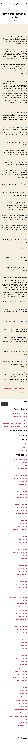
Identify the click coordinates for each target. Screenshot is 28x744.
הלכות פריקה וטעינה (21, 658)
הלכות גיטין (24, 520)
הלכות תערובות (22, 703)
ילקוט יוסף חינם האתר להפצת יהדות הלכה (14, 3)
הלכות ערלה (23, 645)
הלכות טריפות (23, 571)
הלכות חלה (24, 555)
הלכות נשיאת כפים (22, 632)
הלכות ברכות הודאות (21, 497)
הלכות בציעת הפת (22, 491)
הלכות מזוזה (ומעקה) (21, 607)
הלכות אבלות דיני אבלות (20, 475)
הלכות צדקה (23, 661)
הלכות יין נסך (23, 581)
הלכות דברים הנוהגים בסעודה (19, 530)
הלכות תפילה (23, 706)
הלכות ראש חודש (22, 684)
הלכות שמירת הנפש (21, 700)
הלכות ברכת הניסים (21, 510)
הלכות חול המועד (22, 549)
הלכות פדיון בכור (22, 648)
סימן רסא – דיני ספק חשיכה (19, 413)
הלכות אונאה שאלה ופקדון (20, 478)
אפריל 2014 (23, 450)
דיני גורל (24, 462)
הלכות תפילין (23, 713)
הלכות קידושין (23, 668)
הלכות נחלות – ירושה (21, 626)
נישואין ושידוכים (22, 725)
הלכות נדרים (23, 623)
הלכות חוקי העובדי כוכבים (20, 552)
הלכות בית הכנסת (22, 488)
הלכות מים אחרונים (21, 613)
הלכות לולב (24, 600)
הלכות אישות (23, 481)
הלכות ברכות (23, 494)
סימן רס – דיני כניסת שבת (20, 416)
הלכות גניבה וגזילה (22, 526)
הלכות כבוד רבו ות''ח (21, 587)
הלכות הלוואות (23, 542)
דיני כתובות (24, 465)
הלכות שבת (23, 690)
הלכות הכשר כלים (22, 539)
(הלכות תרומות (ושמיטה (20, 459)
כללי (25, 719)
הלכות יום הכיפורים (21, 574)
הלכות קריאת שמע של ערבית (19, 677)
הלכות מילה (14, 10)
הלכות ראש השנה (22, 681)
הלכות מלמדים (23, 616)
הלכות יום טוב (23, 578)
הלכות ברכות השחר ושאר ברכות (18, 501)
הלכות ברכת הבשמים (21, 504)
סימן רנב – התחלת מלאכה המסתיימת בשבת (15, 426)
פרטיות (25, 741)
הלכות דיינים (23, 533)
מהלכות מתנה (23, 722)
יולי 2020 (24, 444)
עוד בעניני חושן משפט (21, 729)
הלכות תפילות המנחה (21, 709)
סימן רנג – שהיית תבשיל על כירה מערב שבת (15, 423)
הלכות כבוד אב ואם (21, 584)
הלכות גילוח (23, 523)
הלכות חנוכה (23, 562)
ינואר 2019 (24, 447)
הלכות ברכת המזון (22, 507)
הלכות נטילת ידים (22, 629)
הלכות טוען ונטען (22, 568)
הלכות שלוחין (23, 697)
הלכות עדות (23, 642)
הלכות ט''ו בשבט (22, 565)
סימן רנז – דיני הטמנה (21, 420)
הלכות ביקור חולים (22, 485)
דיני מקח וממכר (22, 468)
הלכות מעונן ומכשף (21, 619)
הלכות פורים (23, 652)
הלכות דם (24, 536)
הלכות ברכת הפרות (21, 513)
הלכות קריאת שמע (22, 674)
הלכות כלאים (23, 594)
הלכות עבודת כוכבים (21, 639)
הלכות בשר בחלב (22, 517)
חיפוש (25, 401)
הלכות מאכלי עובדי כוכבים (20, 603)
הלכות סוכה (23, 636)
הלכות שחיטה (23, 693)
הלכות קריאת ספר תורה (20, 671)
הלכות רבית (23, 687)
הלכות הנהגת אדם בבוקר (20, 546)
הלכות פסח (23, 655)
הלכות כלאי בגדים (22, 591)
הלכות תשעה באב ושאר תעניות (18, 716)
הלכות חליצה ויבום (22, 558)
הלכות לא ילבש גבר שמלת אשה (18, 597)
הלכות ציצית (23, 664)
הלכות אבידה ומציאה (21, 472)
